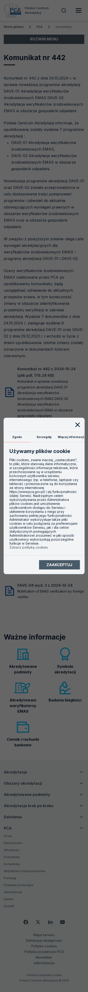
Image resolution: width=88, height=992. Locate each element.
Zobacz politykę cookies (28, 548)
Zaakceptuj (59, 564)
